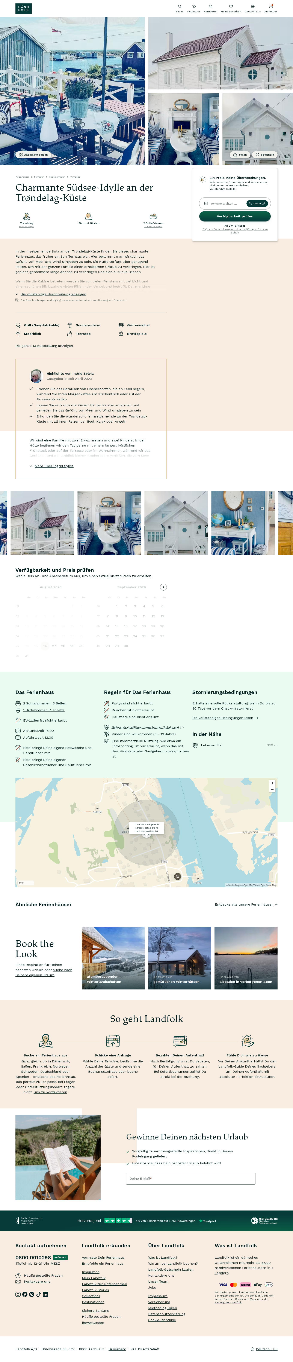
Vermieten (210, 11)
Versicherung (159, 1302)
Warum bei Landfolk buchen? (173, 1263)
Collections (91, 1296)
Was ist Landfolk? (162, 1257)
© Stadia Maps (233, 885)
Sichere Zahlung (95, 1311)
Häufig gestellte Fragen (43, 1275)
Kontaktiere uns (37, 1281)
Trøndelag (75, 177)
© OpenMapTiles (249, 885)
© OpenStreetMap (267, 885)
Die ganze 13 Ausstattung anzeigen (44, 346)
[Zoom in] (272, 783)
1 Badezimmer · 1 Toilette (44, 710)
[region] (146, 832)
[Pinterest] (31, 1294)
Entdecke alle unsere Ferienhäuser (244, 904)
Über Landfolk (166, 1245)
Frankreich (42, 1066)
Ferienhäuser (22, 177)
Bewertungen (93, 1322)
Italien (26, 1066)
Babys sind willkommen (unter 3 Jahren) (145, 727)
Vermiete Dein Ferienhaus (103, 1257)
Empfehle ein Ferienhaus (103, 1263)
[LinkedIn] (45, 1294)
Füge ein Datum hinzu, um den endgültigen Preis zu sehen (235, 231)
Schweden (29, 1071)
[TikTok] (38, 1294)
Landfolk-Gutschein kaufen (170, 1269)
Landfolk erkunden (106, 1245)
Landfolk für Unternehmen (104, 1284)
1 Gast (257, 203)
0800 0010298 (33, 1257)
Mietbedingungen (162, 1308)
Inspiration (194, 11)
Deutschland (50, 1071)
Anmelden (271, 11)
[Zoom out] (272, 789)
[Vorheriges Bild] (15, 913)
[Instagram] (18, 1294)
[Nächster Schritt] (277, 913)
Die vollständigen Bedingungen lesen (222, 718)
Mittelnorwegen (57, 177)
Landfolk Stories (95, 1290)
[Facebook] (24, 1294)
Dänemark (60, 1061)
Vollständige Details (223, 188)
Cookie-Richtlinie (162, 1320)
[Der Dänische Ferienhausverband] (264, 1220)
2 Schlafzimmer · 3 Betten (44, 703)
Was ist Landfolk (236, 1245)
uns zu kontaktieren (50, 1092)
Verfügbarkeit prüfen (235, 216)
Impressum (158, 1296)
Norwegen (39, 177)
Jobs (152, 1287)
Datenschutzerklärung (167, 1314)
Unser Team (158, 1281)
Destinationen (93, 1302)
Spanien (22, 1077)
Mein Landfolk (94, 1278)
